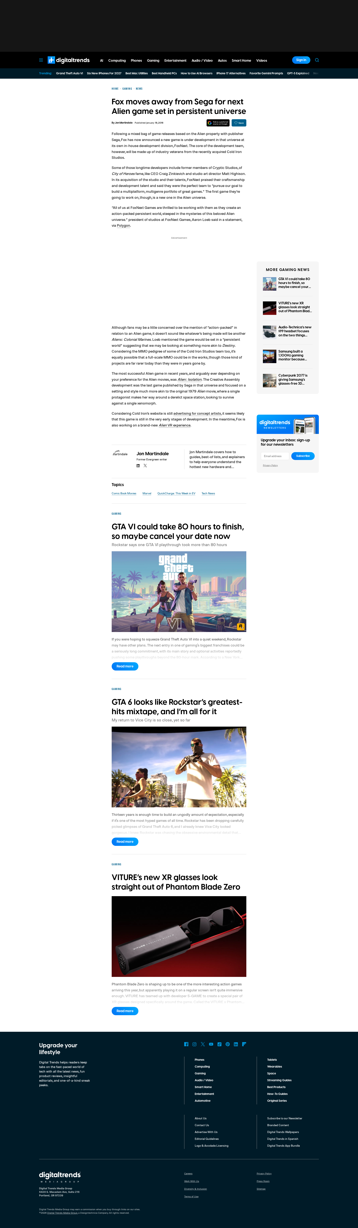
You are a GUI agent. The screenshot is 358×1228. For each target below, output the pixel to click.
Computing (202, 1067)
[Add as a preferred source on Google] (218, 122)
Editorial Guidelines (207, 1138)
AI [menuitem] (101, 60)
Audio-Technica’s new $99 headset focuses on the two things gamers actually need (295, 333)
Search (317, 60)
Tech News (208, 493)
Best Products (276, 1087)
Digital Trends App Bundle (283, 1145)
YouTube (211, 1044)
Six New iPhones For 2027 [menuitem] (104, 73)
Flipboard (244, 1044)
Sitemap (261, 1188)
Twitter (203, 1044)
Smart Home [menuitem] (241, 60)
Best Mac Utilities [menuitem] (137, 73)
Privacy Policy (270, 465)
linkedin (138, 465)
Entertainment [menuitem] (175, 60)
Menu (41, 60)
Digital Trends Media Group (62, 1212)
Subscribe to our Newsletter (284, 1118)
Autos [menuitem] (222, 60)
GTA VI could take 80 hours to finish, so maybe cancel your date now (294, 285)
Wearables (274, 1067)
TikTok (219, 1044)
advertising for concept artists (197, 413)
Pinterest (228, 1044)
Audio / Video (204, 1080)
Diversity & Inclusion (195, 1188)
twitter (145, 465)
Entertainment (204, 1094)
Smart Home (203, 1087)
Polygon (123, 225)
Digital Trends (61, 66)
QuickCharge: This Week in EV (176, 493)
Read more (125, 666)
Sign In (301, 60)
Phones (199, 1060)
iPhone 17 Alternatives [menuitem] (231, 73)
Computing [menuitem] (117, 60)
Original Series (277, 1101)
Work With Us (191, 1181)
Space (271, 1073)
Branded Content (278, 1125)
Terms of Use (191, 1196)
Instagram (194, 1044)
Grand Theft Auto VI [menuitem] (69, 73)
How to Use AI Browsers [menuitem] (196, 73)
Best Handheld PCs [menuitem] (164, 73)
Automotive (202, 1101)
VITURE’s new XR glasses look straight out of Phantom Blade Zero (294, 309)
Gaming (200, 1073)
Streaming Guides (279, 1080)
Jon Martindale (124, 123)
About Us (201, 1118)
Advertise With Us (206, 1132)
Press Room (263, 1181)
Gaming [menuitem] (153, 60)
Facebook (186, 1044)
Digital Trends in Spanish (282, 1138)
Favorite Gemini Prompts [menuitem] (266, 73)
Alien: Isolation (190, 379)
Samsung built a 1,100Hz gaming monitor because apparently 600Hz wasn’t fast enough (293, 359)
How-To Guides (277, 1094)
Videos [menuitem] (261, 60)
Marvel (147, 493)
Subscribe (303, 456)
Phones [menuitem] (136, 60)
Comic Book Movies (124, 493)
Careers (188, 1173)
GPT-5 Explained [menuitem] (298, 73)
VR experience (174, 425)
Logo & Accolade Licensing (212, 1145)
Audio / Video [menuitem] (202, 60)
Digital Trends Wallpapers (283, 1132)
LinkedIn (236, 1044)
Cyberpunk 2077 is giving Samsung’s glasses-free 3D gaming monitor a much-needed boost (293, 383)
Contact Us (202, 1125)
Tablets (272, 1060)
